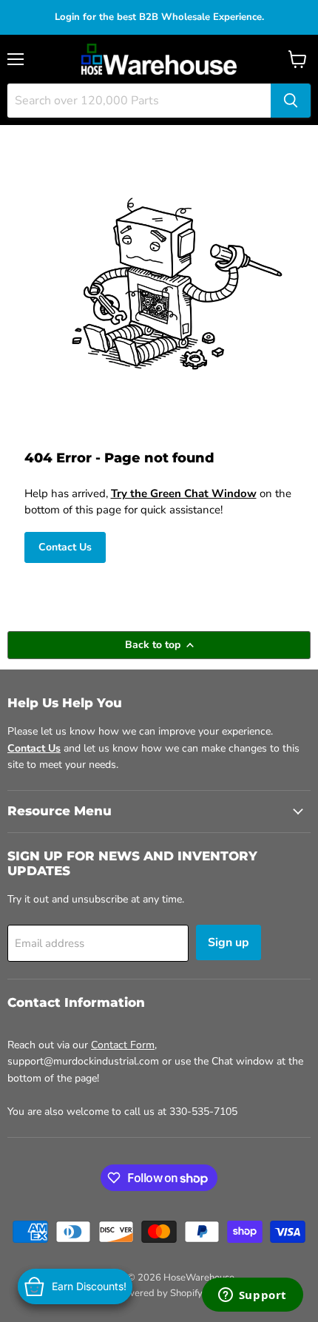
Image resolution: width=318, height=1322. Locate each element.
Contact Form (123, 1045)
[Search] (291, 101)
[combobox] (139, 101)
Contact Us (65, 547)
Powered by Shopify (159, 1293)
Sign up (228, 942)
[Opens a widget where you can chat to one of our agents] (252, 1296)
